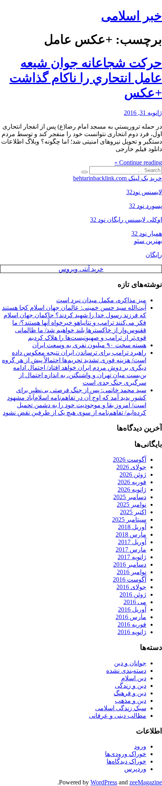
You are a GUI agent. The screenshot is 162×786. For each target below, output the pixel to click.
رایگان (153, 254)
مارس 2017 (131, 549)
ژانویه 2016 (132, 632)
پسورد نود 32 (145, 205)
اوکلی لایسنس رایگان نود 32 (126, 219)
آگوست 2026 (129, 459)
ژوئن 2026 (133, 474)
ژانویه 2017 (132, 557)
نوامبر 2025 (131, 504)
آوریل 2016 (132, 609)
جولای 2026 (131, 467)
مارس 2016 (131, 617)
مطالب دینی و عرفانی (117, 715)
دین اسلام (133, 678)
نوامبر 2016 (131, 572)
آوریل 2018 (132, 527)
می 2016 (134, 602)
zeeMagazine (145, 782)
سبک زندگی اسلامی (120, 708)
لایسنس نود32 (144, 192)
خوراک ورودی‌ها (125, 753)
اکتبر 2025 (133, 512)
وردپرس (135, 768)
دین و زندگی (130, 685)
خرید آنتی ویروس (81, 269)
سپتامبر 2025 (129, 519)
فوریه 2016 (132, 624)
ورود (140, 746)
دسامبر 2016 (129, 564)
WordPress (103, 782)
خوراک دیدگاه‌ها (126, 761)
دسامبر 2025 (129, 497)
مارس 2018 (131, 534)
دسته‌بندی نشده (126, 670)
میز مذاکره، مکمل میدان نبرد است (101, 300)
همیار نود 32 (146, 233)
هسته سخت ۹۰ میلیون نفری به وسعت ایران (89, 345)
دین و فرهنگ (130, 693)
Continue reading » (138, 162)
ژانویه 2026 (132, 489)
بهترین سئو (148, 241)
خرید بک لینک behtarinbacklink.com (117, 178)
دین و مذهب (130, 700)
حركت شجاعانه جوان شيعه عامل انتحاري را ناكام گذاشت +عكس (85, 78)
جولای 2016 (131, 587)
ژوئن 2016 (133, 594)
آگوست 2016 (129, 579)
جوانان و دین (130, 663)
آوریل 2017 (132, 542)
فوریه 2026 (132, 482)
